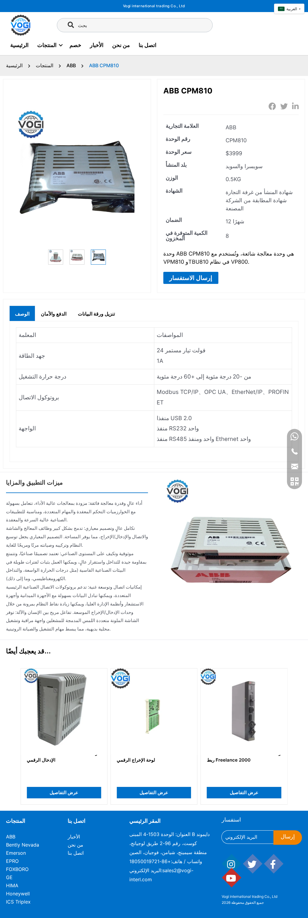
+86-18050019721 (150, 861)
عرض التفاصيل (64, 792)
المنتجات (47, 45)
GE (9, 877)
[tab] (22, 313)
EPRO (12, 861)
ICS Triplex (18, 902)
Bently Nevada (22, 845)
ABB (71, 65)
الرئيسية (19, 45)
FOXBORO (17, 869)
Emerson (16, 853)
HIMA (12, 885)
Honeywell (18, 894)
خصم (75, 45)
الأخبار (96, 45)
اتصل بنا (147, 45)
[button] (190, 278)
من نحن (121, 45)
